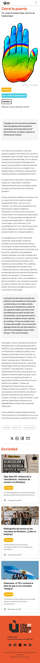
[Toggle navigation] (36, 2)
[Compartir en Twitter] (12, 438)
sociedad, (6, 427)
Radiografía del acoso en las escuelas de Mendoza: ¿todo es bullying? (20, 531)
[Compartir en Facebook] (22, 438)
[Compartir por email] (27, 438)
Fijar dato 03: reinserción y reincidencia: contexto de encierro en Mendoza (17, 479)
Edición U (7, 102)
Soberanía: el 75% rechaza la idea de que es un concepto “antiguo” (18, 586)
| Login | (26, 657)
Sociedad (6, 90)
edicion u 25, (17, 427)
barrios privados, (29, 427)
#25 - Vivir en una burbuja (14, 95)
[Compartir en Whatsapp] (17, 438)
